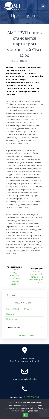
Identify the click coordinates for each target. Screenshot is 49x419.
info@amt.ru (31, 379)
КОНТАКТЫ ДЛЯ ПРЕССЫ (17, 309)
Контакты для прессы (25, 335)
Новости (14, 61)
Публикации (11, 319)
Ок (25, 415)
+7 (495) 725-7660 (31, 397)
